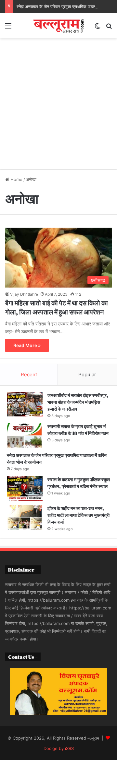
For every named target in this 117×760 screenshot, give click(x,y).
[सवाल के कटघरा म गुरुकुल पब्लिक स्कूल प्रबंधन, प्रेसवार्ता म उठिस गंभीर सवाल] (25, 488)
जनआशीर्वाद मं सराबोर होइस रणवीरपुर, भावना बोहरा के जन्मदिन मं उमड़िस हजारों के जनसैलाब (77, 402)
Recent (29, 374)
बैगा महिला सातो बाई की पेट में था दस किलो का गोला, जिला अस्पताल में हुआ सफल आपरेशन (56, 307)
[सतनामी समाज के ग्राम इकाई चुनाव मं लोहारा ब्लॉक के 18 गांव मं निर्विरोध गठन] (25, 435)
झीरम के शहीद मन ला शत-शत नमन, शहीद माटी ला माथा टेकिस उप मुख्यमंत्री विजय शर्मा (78, 515)
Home (15, 179)
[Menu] (8, 28)
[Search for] (109, 28)
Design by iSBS (59, 748)
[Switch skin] (97, 28)
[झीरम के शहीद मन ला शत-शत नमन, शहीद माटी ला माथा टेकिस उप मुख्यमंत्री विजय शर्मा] (25, 517)
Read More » (27, 345)
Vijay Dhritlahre (24, 294)
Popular (87, 374)
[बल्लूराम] (58, 26)
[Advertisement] (58, 106)
